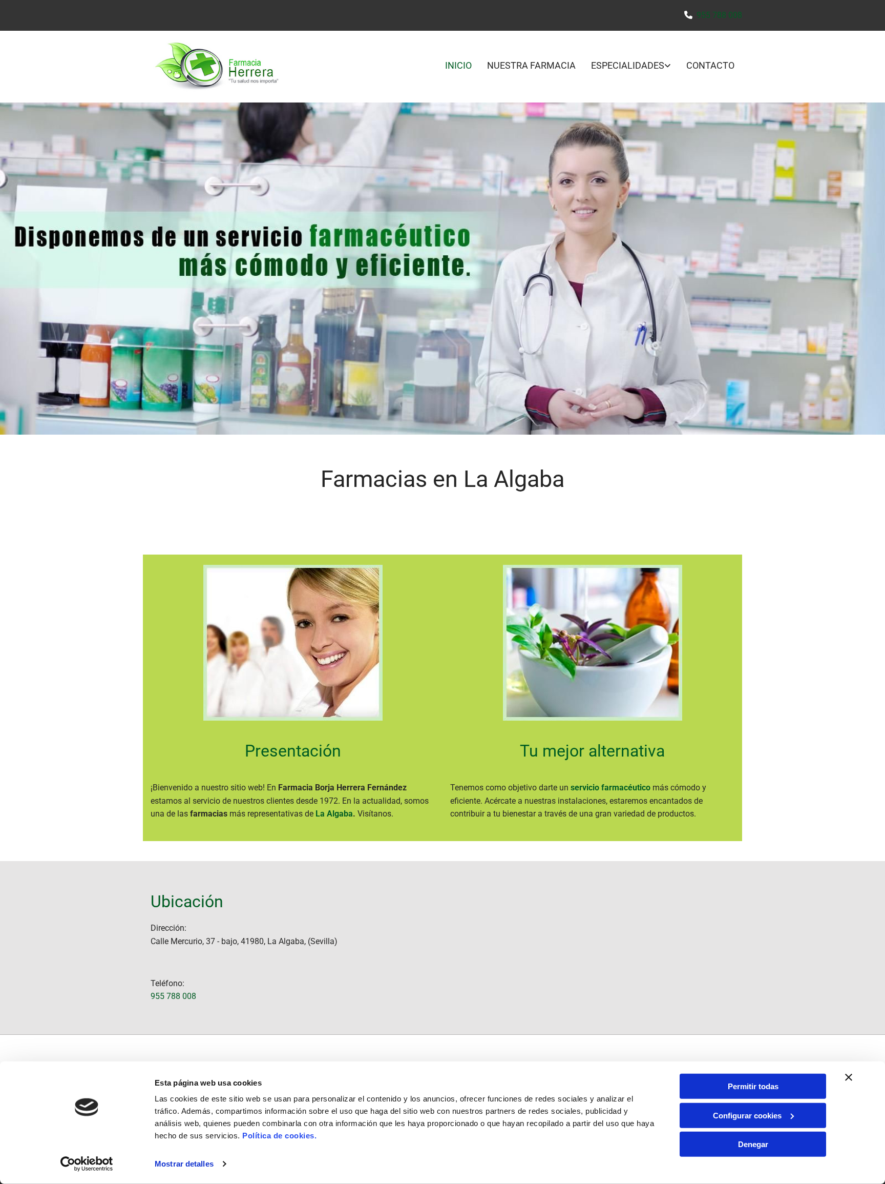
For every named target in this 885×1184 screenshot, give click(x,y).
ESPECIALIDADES (627, 65)
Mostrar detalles (184, 1163)
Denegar (753, 1144)
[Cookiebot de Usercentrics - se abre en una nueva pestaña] (87, 1164)
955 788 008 (719, 15)
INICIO (458, 65)
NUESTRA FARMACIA (531, 65)
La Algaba (334, 814)
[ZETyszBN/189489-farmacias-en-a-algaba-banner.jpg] (442, 269)
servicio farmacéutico (610, 787)
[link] (623, 66)
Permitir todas (753, 1086)
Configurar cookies (747, 1115)
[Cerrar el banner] (848, 1077)
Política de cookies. (279, 1135)
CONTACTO (710, 65)
